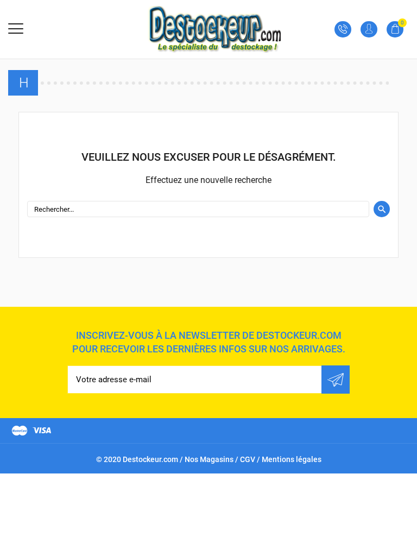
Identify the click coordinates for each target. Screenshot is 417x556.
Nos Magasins (209, 459)
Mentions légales (291, 459)
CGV (247, 459)
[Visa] (42, 430)
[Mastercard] (19, 430)
